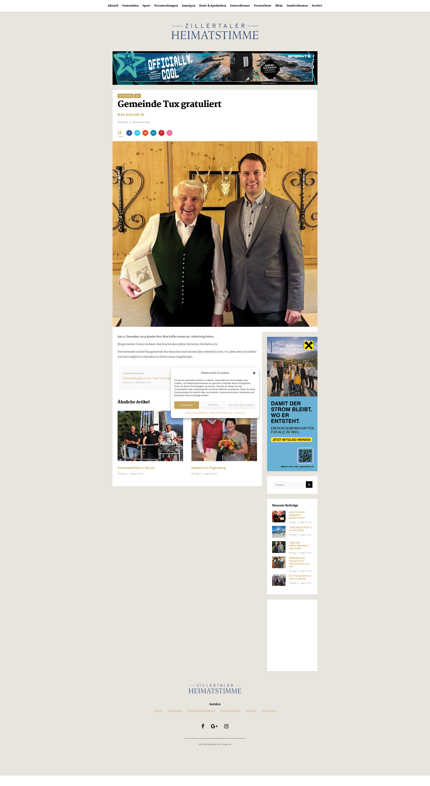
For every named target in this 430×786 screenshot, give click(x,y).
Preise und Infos (231, 711)
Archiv (158, 711)
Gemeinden (130, 6)
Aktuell (113, 6)
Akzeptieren (186, 405)
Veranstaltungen (166, 6)
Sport (146, 6)
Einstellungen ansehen (241, 405)
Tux (137, 96)
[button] (254, 373)
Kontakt (251, 711)
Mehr (279, 6)
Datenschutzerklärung (196, 413)
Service (317, 6)
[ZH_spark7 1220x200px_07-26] (215, 68)
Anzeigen (188, 6)
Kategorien (175, 711)
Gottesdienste (240, 6)
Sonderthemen (297, 6)
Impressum (239, 413)
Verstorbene (262, 6)
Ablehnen (213, 405)
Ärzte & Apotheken (212, 6)
